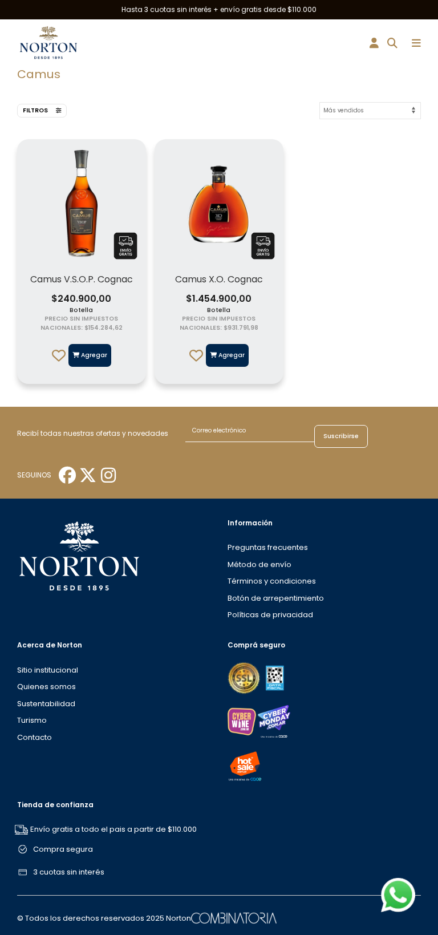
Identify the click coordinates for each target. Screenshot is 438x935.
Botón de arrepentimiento (276, 598)
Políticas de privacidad (270, 614)
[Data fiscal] (274, 677)
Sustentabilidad (46, 703)
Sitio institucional (47, 670)
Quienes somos (46, 686)
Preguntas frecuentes (268, 547)
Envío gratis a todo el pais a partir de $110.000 (113, 829)
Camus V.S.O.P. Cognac (81, 279)
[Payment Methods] (245, 677)
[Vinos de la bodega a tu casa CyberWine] (242, 720)
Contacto (34, 737)
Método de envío (259, 564)
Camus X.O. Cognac (219, 279)
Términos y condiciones (272, 581)
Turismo (32, 720)
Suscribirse (341, 436)
